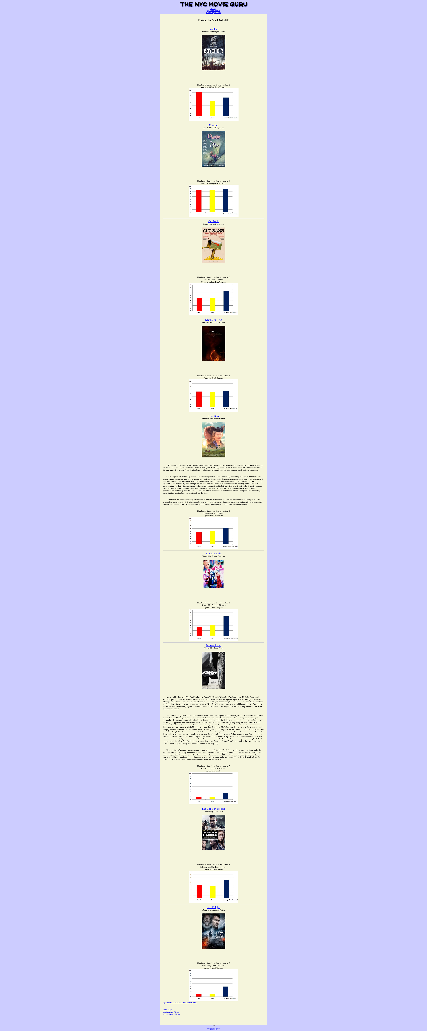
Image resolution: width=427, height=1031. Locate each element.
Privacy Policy (213, 1029)
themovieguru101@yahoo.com (213, 1028)
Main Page (213, 9)
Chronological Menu (213, 13)
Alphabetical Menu (213, 11)
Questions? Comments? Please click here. (180, 1002)
